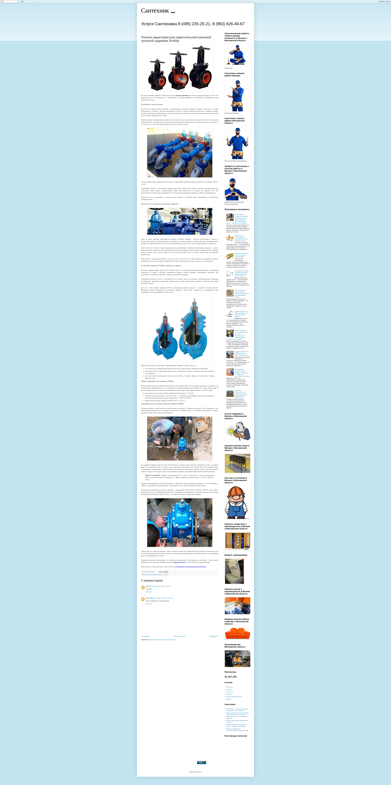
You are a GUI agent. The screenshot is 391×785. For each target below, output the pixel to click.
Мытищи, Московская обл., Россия (157, 574)
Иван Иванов (150, 598)
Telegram (229, 694)
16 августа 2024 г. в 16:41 (161, 586)
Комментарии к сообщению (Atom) (164, 639)
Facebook (229, 687)
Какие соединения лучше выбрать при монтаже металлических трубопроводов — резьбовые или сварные (237, 335)
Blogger (199, 772)
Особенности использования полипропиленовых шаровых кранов (241, 238)
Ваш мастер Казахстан (234, 696)
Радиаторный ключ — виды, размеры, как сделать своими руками (242, 313)
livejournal (229, 691)
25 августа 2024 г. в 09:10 (164, 598)
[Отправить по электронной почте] (160, 572)
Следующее (146, 636)
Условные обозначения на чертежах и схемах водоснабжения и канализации (241, 394)
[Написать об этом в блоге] (162, 572)
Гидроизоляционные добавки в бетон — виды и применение (241, 353)
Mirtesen (229, 689)
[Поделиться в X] (164, 572)
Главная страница (179, 636)
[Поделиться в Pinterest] (167, 572)
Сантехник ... (158, 11)
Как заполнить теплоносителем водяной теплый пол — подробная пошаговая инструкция (242, 372)
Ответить (149, 592)
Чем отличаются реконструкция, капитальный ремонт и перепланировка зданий (242, 293)
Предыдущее (213, 636)
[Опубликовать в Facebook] (165, 572)
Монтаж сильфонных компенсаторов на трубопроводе (242, 254)
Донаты (228, 699)
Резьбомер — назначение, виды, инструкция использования (237, 709)
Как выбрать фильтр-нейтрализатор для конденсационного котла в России (242, 273)
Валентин (149, 586)
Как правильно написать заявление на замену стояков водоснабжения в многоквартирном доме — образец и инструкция (237, 219)
